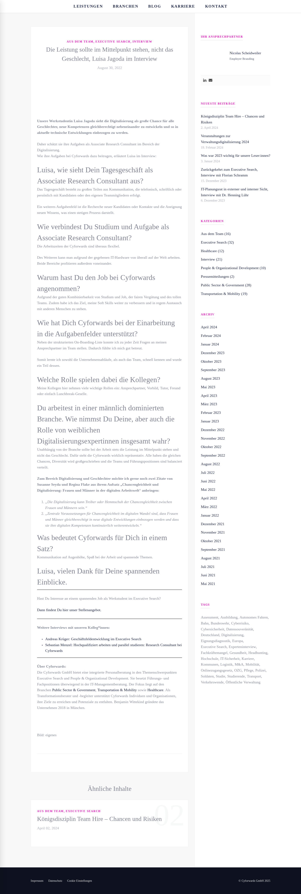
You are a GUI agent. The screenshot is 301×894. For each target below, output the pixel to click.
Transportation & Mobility (117, 690)
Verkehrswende (212, 682)
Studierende (236, 676)
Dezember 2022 (212, 430)
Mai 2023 (208, 387)
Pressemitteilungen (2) (217, 276)
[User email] (210, 80)
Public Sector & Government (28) (226, 285)
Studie (220, 676)
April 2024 (209, 327)
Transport (254, 676)
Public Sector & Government (73, 690)
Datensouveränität (239, 629)
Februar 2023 (211, 413)
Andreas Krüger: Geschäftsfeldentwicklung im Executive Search (93, 639)
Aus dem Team (80, 41)
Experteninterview (242, 647)
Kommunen (209, 664)
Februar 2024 (211, 336)
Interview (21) (211, 259)
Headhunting (257, 653)
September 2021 (213, 549)
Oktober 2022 (211, 447)
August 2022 (210, 464)
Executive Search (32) (217, 242)
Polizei (260, 670)
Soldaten (207, 676)
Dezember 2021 (212, 524)
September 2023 (213, 370)
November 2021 (213, 532)
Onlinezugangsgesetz (216, 670)
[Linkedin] (205, 80)
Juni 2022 (208, 481)
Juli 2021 (208, 567)
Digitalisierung (232, 635)
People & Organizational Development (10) (233, 268)
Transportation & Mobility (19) (224, 294)
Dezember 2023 (212, 353)
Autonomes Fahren (254, 617)
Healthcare (155, 690)
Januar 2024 (210, 344)
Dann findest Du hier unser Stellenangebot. (69, 610)
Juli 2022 (208, 473)
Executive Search (112, 41)
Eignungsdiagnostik (215, 641)
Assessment (209, 617)
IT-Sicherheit (230, 659)
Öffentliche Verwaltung (243, 682)
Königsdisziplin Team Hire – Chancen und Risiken (99, 818)
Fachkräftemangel (214, 653)
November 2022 (213, 438)
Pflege (248, 670)
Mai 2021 (208, 584)
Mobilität (252, 664)
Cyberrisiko (240, 623)
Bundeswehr (220, 623)
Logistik (226, 664)
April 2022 (209, 498)
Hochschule (209, 659)
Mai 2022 (208, 490)
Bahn (205, 623)
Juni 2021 (208, 575)
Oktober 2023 (211, 361)
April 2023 (209, 396)
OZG (238, 670)
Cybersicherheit (212, 629)
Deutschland (210, 635)
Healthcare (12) (212, 251)
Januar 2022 (210, 515)
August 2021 (210, 558)
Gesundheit (238, 653)
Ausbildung (229, 617)
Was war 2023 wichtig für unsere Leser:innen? (235, 156)
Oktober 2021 (211, 541)
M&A (239, 664)
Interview (142, 41)
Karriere (248, 659)
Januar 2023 (210, 421)
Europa (237, 641)
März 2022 (209, 507)
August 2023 (210, 378)
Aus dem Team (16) (216, 234)
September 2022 (213, 455)
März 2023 (209, 404)
